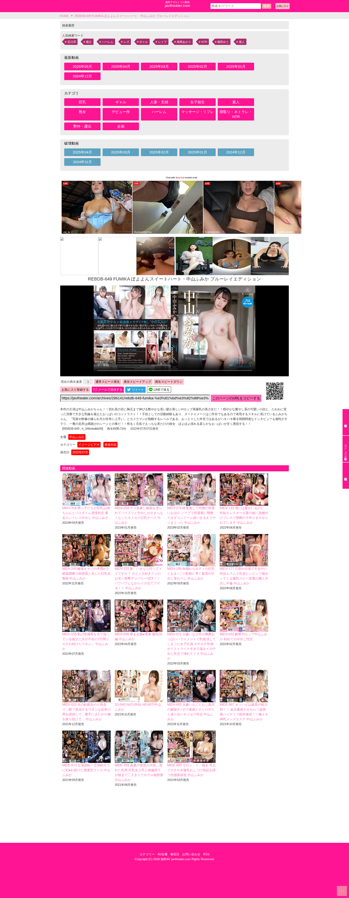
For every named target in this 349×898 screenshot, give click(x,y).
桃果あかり (184, 41)
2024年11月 (82, 162)
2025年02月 (197, 67)
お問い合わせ (191, 854)
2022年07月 (80, 452)
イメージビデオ (89, 444)
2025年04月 (120, 67)
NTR (204, 41)
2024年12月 (82, 76)
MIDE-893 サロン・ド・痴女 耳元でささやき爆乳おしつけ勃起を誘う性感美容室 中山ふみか (191, 770)
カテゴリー (147, 854)
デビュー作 (121, 112)
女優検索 (346, 422)
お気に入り (282, 6)
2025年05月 (82, 67)
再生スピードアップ (137, 381)
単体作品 (110, 444)
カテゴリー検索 (345, 448)
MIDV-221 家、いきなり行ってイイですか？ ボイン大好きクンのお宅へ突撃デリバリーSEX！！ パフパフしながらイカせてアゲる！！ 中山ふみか (138, 578)
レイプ (162, 41)
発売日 (174, 854)
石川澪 (71, 41)
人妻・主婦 (159, 102)
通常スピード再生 (108, 381)
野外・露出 (82, 126)
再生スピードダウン (168, 381)
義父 (89, 41)
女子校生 (197, 102)
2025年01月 (236, 67)
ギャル (143, 41)
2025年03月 (159, 67)
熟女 (82, 112)
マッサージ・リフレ (197, 112)
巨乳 (82, 102)
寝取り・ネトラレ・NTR (236, 114)
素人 (242, 41)
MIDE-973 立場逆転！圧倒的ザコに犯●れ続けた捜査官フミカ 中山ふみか (86, 770)
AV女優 (162, 854)
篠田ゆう (223, 41)
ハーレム (107, 41)
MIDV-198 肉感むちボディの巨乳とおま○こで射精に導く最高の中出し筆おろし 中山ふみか (191, 573)
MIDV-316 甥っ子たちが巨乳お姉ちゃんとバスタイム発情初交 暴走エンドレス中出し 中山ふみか (86, 512)
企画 (120, 126)
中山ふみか (76, 437)
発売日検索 (346, 475)
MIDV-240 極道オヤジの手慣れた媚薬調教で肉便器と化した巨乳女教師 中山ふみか (86, 573)
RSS (206, 854)
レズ (126, 41)
